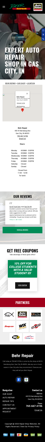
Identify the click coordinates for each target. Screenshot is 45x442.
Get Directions (21, 106)
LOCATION (31, 83)
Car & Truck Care (14, 207)
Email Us (38, 410)
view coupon (22, 285)
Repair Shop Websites (28, 424)
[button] (22, 110)
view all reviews (22, 230)
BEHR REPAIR (10, 83)
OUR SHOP (21, 83)
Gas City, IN (28, 207)
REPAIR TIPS (8, 401)
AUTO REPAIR (9, 398)
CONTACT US (9, 405)
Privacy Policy (33, 427)
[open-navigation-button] (4, 7)
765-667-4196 (21, 103)
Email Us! (22, 139)
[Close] (27, 93)
